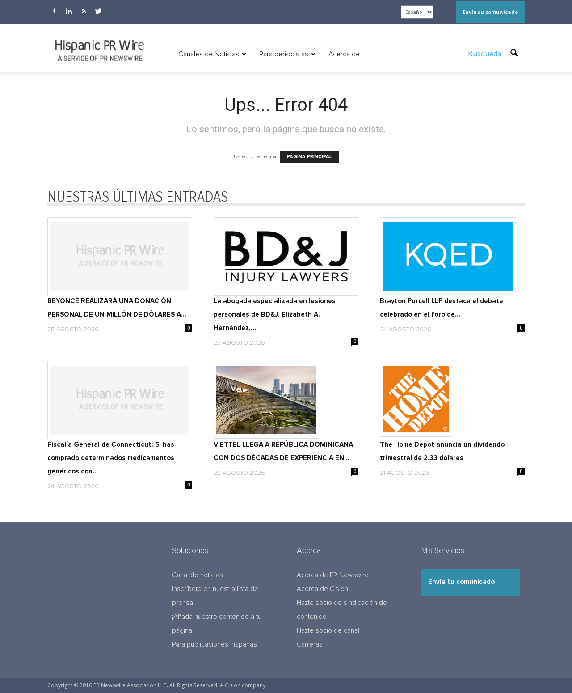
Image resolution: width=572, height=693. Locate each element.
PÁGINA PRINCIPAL (309, 156)
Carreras (310, 644)
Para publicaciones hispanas (214, 644)
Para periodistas (283, 54)
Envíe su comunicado (490, 11)
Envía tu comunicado (461, 582)
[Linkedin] (69, 11)
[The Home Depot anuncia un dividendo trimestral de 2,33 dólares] (452, 399)
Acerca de (344, 54)
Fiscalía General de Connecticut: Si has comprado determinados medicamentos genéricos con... (110, 458)
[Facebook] (54, 11)
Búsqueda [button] (485, 54)
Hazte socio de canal (328, 630)
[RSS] (83, 11)
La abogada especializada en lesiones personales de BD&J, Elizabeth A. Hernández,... (275, 314)
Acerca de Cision (322, 589)
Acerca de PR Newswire (333, 575)
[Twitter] (98, 11)
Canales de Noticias (208, 54)
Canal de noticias (197, 575)
